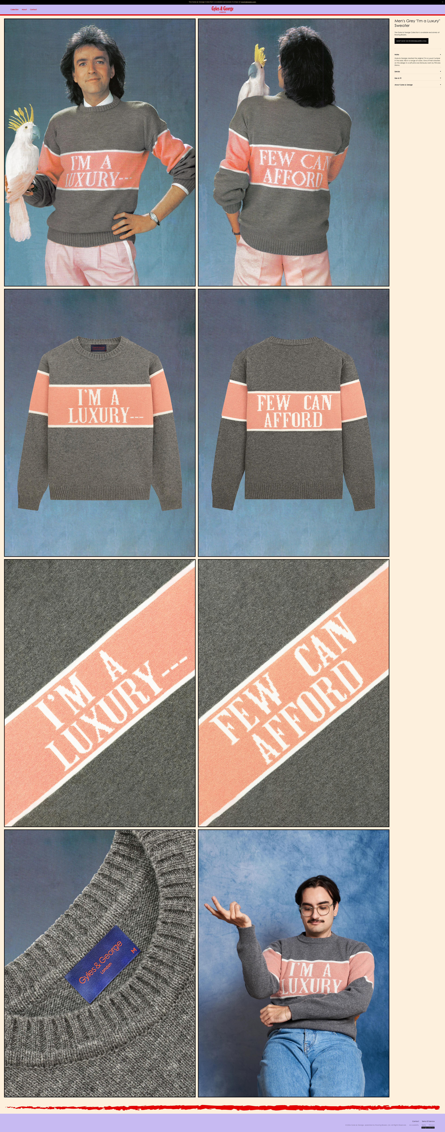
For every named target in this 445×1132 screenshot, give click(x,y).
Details (397, 72)
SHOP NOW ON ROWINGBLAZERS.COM (411, 41)
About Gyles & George (404, 85)
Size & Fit (398, 78)
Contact (415, 1121)
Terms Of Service (428, 1121)
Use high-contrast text (428, 1127)
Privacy (432, 1125)
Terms (424, 1125)
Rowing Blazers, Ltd (382, 1125)
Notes (397, 54)
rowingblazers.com (248, 2)
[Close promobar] (442, 2)
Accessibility (414, 1125)
